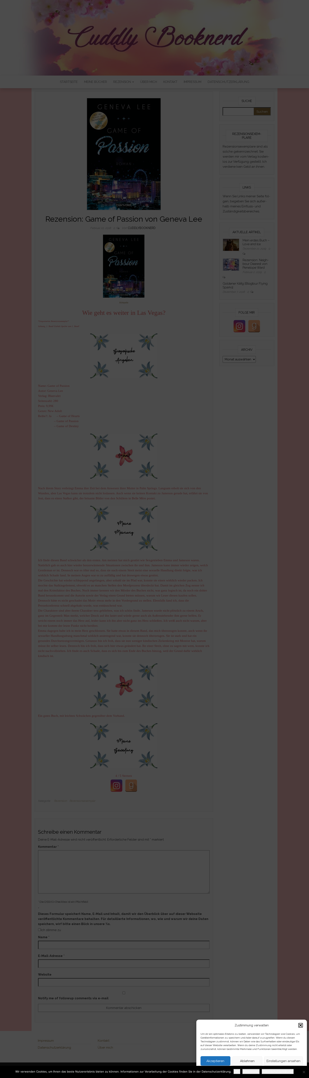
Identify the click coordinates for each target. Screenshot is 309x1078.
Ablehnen (247, 1061)
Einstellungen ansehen (283, 1061)
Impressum (266, 1070)
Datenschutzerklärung (245, 1070)
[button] (300, 1025)
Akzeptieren (215, 1061)
